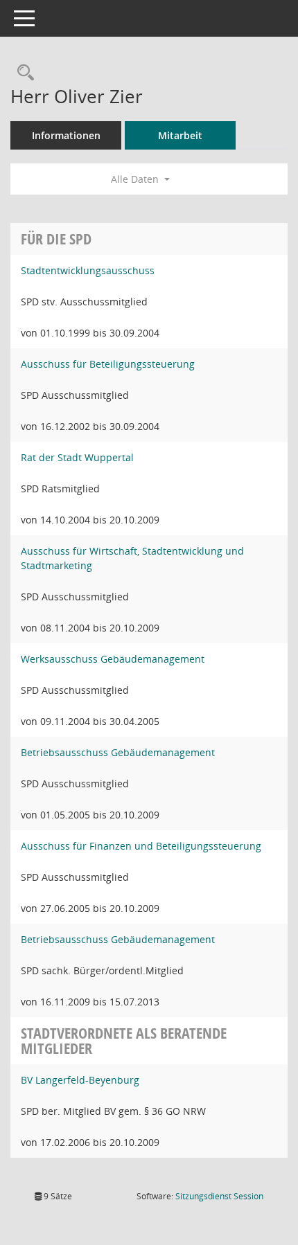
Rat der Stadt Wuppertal (77, 457)
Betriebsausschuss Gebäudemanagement (118, 752)
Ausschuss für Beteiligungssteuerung (108, 363)
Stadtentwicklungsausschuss (88, 270)
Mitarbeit (180, 135)
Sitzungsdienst (219, 1196)
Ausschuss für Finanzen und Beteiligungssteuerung (141, 845)
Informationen (66, 135)
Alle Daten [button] (136, 179)
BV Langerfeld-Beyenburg (80, 1079)
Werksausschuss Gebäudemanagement (112, 658)
